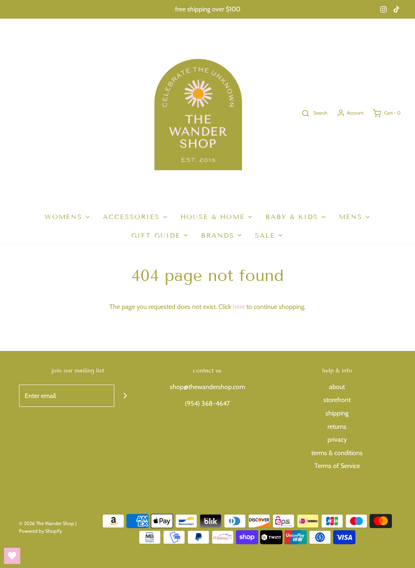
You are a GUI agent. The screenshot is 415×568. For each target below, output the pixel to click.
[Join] (125, 396)
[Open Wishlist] (12, 556)
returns (337, 426)
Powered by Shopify (40, 531)
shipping (337, 413)
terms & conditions (337, 453)
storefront (337, 400)
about (337, 387)
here (239, 307)
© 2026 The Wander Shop (47, 523)
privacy (337, 439)
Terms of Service (337, 466)
